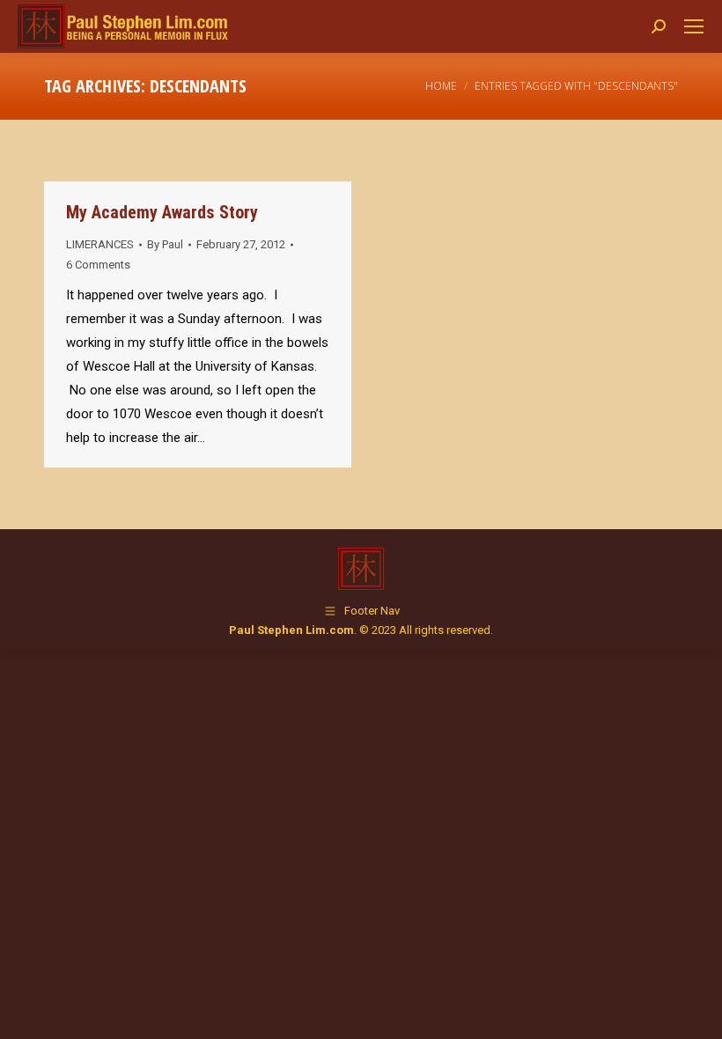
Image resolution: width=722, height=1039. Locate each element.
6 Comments (98, 264)
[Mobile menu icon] (693, 26)
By (165, 244)
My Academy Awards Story (162, 212)
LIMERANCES (100, 244)
